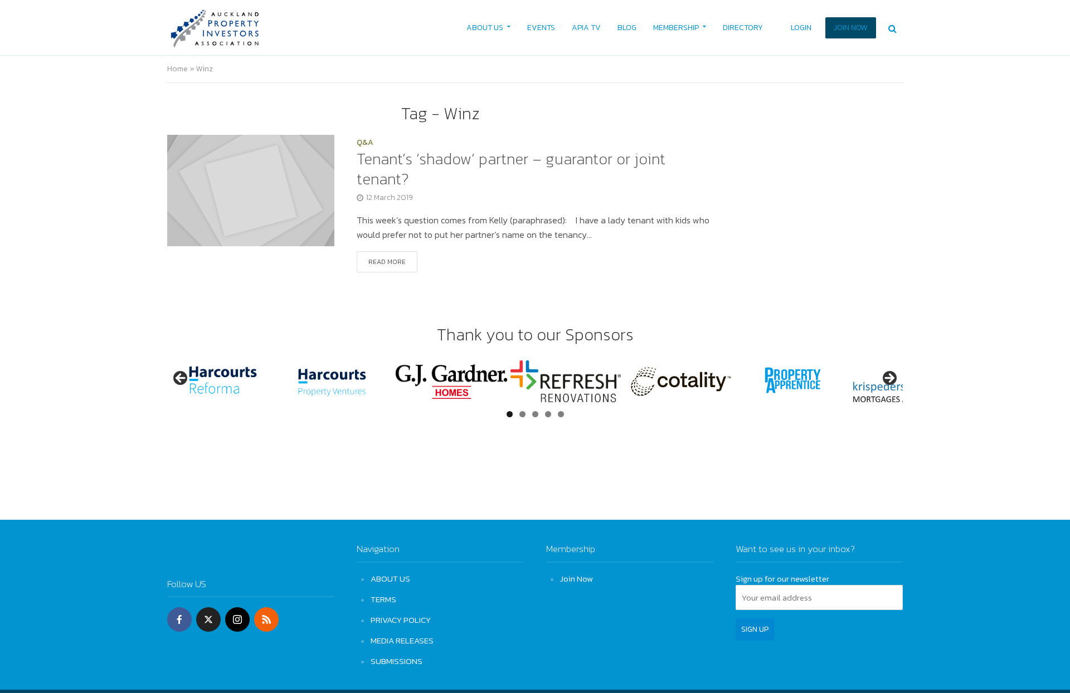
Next (889, 378)
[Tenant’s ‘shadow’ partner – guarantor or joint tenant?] (250, 189)
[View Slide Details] (223, 381)
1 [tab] (510, 414)
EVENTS (541, 27)
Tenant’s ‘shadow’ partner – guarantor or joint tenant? (511, 169)
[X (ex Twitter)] (208, 619)
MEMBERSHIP (676, 27)
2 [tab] (522, 414)
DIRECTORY (743, 27)
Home (177, 69)
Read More (387, 262)
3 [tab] (535, 414)
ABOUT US (484, 27)
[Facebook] (179, 619)
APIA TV (586, 27)
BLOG (626, 27)
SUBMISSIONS (396, 661)
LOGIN (801, 27)
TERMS (383, 599)
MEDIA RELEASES (402, 640)
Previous (181, 378)
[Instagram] (237, 619)
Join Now (576, 578)
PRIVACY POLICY (401, 619)
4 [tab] (548, 414)
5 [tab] (561, 414)
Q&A (365, 143)
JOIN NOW (851, 27)
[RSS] (266, 619)
